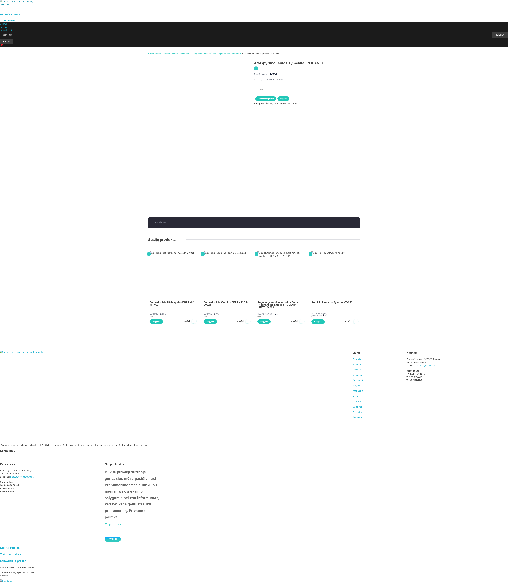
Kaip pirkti (357, 375)
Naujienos (357, 386)
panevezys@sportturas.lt (21, 477)
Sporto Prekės (10, 547)
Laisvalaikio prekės (13, 561)
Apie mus (356, 364)
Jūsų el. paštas (113, 524)
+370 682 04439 (7, 21)
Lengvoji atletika (200, 54)
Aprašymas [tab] (160, 222)
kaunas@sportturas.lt (10, 14)
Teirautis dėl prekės (266, 99)
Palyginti (283, 99)
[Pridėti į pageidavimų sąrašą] (256, 68)
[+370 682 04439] (1, 17)
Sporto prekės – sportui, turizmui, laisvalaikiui (169, 54)
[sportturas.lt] (17, 5)
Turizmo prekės (10, 554)
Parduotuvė (357, 380)
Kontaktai (356, 370)
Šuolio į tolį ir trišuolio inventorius (225, 54)
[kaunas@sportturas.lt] (1, 11)
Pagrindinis (357, 359)
